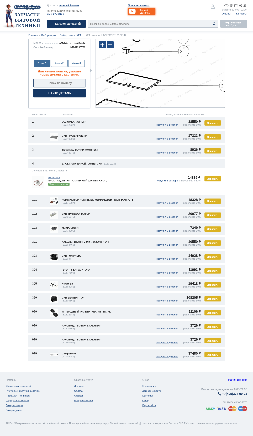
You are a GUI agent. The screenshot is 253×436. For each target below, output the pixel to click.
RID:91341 (54, 177)
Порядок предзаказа (17, 400)
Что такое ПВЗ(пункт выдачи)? (23, 390)
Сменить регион (56, 13)
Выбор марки (48, 35)
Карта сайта (149, 405)
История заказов (83, 400)
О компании (149, 386)
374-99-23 (235, 5)
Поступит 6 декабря (167, 124)
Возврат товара (14, 405)
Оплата (78, 390)
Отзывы (226, 13)
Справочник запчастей (18, 386)
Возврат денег (14, 410)
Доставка (79, 386)
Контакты (241, 13)
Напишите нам (237, 379)
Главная (33, 35)
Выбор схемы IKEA (70, 35)
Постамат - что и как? (18, 395)
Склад (145, 400)
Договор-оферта (151, 390)
